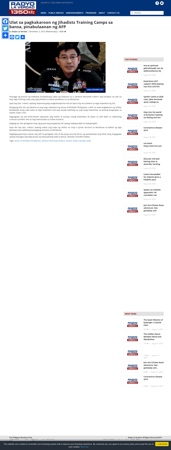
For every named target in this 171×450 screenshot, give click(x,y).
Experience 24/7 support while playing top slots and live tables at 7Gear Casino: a (154, 86)
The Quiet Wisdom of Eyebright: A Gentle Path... (153, 322)
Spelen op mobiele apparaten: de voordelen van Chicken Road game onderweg (153, 195)
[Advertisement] (144, 412)
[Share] (5, 35)
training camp (84, 140)
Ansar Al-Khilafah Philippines (28, 140)
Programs (91, 13)
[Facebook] (5, 21)
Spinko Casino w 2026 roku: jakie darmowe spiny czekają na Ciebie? (153, 100)
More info (85, 447)
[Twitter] (5, 28)
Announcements (74, 13)
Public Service (56, 13)
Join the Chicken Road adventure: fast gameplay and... (154, 365)
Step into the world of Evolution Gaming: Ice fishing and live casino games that (153, 116)
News (43, 13)
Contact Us (113, 13)
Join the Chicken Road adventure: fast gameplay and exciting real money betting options (154, 210)
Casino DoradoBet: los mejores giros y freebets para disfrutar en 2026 (152, 178)
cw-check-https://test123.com (153, 144)
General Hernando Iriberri (53, 140)
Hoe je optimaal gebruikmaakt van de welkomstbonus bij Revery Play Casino (153, 69)
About (102, 13)
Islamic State (71, 140)
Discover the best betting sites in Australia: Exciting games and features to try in (153, 164)
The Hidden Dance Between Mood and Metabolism (152, 337)
